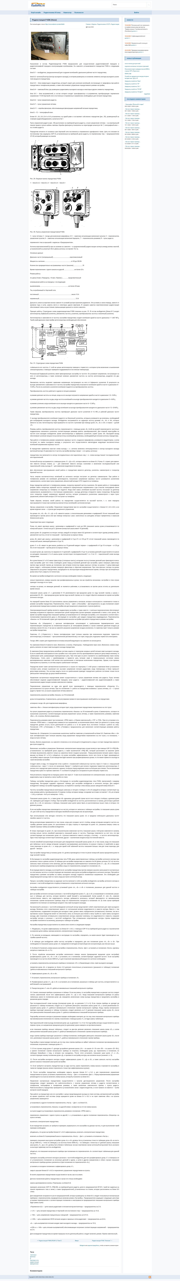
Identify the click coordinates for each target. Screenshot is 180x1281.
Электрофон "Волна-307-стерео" (134, 104)
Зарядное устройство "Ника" (133, 81)
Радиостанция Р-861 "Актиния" (101, 1240)
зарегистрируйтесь (93, 1245)
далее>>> (134, 31)
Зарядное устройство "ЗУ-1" (132, 86)
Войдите (82, 1245)
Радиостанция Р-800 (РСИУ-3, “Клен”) (50, 1240)
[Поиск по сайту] (149, 5)
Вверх (77, 1240)
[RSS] (150, 1277)
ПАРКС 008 (128, 73)
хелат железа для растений (132, 63)
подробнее (147, 94)
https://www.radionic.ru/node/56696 (54, 24)
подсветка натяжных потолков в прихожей (136, 66)
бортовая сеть (34, 1260)
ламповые (33, 1255)
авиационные (34, 1264)
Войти (136, 12)
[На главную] (69, 4)
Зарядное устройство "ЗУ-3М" (133, 89)
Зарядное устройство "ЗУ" (132, 84)
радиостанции (34, 1262)
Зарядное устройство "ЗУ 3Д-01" (134, 92)
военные (32, 1256)
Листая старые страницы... (132, 109)
